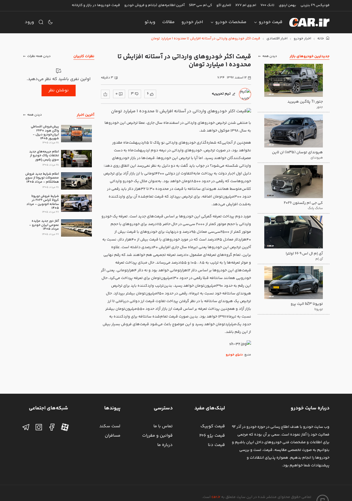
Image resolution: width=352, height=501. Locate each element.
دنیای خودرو (234, 354)
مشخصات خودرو (230, 22)
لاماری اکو (223, 5)
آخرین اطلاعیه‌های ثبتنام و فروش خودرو (154, 5)
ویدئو (150, 22)
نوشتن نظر (58, 90)
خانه (321, 38)
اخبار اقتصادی (276, 38)
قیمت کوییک (212, 426)
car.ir (215, 497)
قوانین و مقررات (157, 435)
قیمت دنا (216, 445)
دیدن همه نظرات (39, 56)
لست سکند (109, 426)
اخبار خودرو (192, 22)
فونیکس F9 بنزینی (315, 5)
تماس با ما (163, 426)
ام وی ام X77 (245, 5)
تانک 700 (267, 5)
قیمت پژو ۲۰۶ (212, 435)
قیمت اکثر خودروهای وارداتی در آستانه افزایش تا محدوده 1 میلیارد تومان (205, 38)
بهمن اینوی (287, 5)
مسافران (112, 435)
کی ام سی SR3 (200, 5)
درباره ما (165, 445)
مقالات (168, 22)
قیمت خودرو (270, 22)
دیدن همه (269, 56)
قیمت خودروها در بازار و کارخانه (96, 5)
